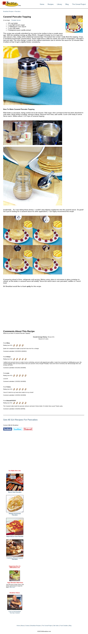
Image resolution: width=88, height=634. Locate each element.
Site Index (56, 625)
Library (59, 4)
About (22, 625)
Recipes (51, 4)
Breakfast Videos (15, 592)
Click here (12, 587)
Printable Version (16, 20)
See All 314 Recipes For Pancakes (20, 420)
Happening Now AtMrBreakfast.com (14, 566)
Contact (27, 625)
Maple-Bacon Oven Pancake (14, 536)
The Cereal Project (79, 4)
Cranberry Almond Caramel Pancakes (15, 558)
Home (42, 4)
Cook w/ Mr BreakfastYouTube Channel (15, 612)
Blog (67, 4)
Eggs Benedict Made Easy (15, 582)
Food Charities (64, 625)
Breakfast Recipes (8, 11)
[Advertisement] (43, 308)
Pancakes (18, 11)
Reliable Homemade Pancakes (15, 514)
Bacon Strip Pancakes (14, 492)
